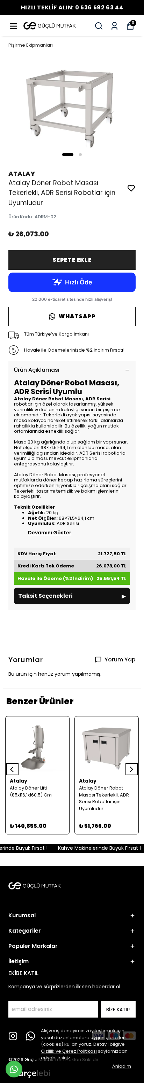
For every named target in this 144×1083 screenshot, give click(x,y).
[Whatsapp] (30, 1036)
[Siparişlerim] (114, 26)
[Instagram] (12, 1036)
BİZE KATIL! (118, 1009)
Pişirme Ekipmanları (30, 45)
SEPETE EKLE (72, 260)
